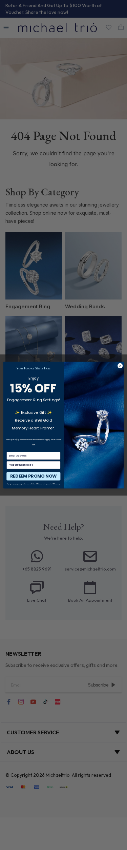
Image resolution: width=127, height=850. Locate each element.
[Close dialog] (120, 365)
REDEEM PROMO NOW (33, 476)
